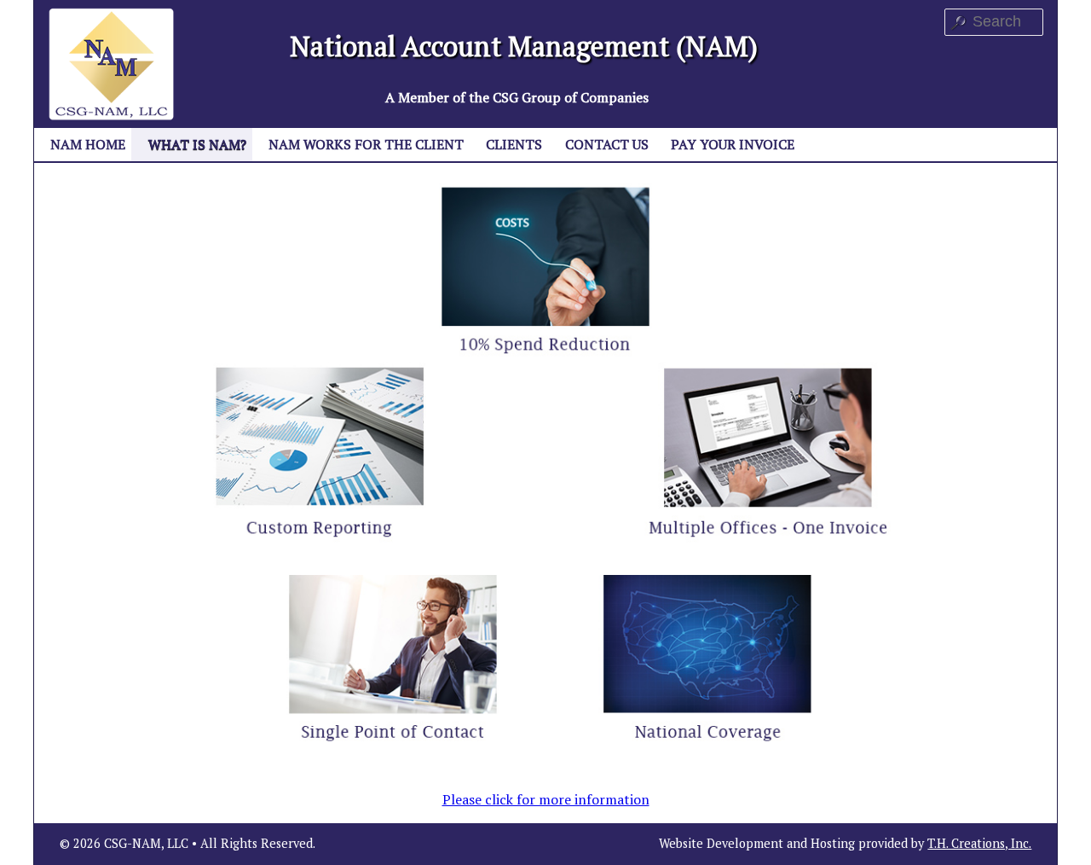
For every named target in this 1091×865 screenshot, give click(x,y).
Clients (514, 144)
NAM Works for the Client (366, 144)
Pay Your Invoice (732, 144)
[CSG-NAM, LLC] (112, 62)
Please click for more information (545, 799)
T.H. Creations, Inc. (979, 843)
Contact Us (607, 144)
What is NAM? (197, 144)
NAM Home (87, 144)
